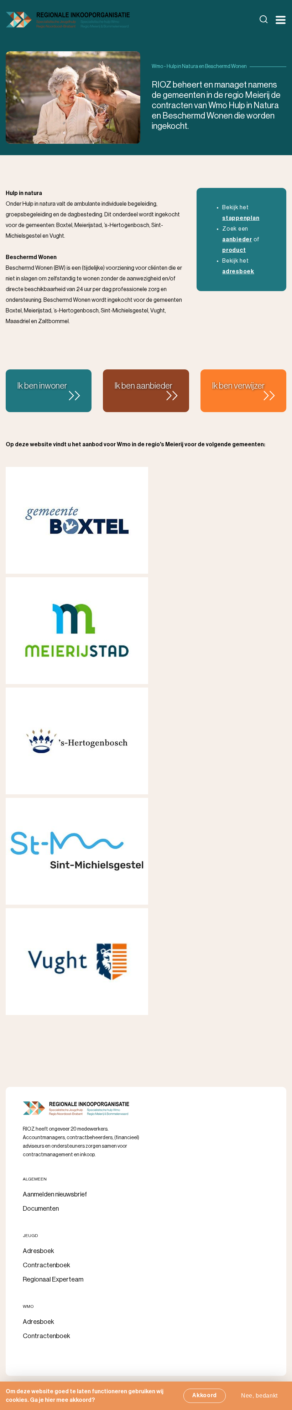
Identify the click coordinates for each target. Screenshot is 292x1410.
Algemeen (35, 1179)
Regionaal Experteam (53, 1279)
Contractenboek (46, 1265)
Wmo (28, 1306)
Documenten (41, 1208)
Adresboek (38, 1251)
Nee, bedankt (259, 1396)
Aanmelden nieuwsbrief (55, 1194)
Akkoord (204, 1395)
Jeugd (30, 1235)
